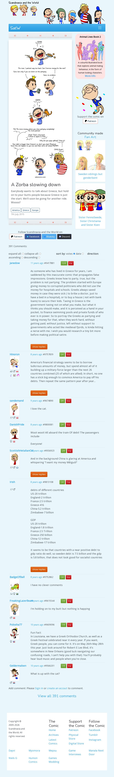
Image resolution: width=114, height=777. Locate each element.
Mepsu (53, 750)
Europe (35, 210)
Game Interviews (75, 752)
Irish (12, 482)
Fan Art (90, 137)
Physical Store (73, 736)
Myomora (34, 750)
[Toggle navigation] (100, 28)
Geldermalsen (18, 665)
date (78, 253)
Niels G (13, 758)
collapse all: (32, 253)
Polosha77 (16, 624)
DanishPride (17, 424)
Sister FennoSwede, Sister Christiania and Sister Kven (90, 221)
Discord (65, 236)
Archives (54, 734)
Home (52, 730)
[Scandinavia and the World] (24, 7)
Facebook (34, 236)
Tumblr (93, 734)
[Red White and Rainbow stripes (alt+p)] (27, 35)
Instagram (95, 739)
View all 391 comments (57, 696)
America (16, 210)
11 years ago (37, 263)
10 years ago (37, 450)
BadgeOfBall (17, 577)
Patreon (17, 236)
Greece (26, 210)
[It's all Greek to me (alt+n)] (53, 35)
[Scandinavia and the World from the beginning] (15, 35)
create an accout (57, 688)
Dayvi (12, 750)
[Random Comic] (40, 35)
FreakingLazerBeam (22, 600)
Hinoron (14, 354)
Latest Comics (53, 741)
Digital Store (76, 743)
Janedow (15, 263)
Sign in (39, 688)
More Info (90, 75)
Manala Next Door (96, 752)
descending (31, 257)
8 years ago (36, 354)
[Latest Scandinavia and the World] (65, 35)
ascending (15, 257)
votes (69, 253)
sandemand (17, 400)
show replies (39, 346)
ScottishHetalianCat (22, 450)
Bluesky (50, 236)
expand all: (15, 253)
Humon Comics (33, 759)
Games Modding (54, 759)
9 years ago (36, 400)
